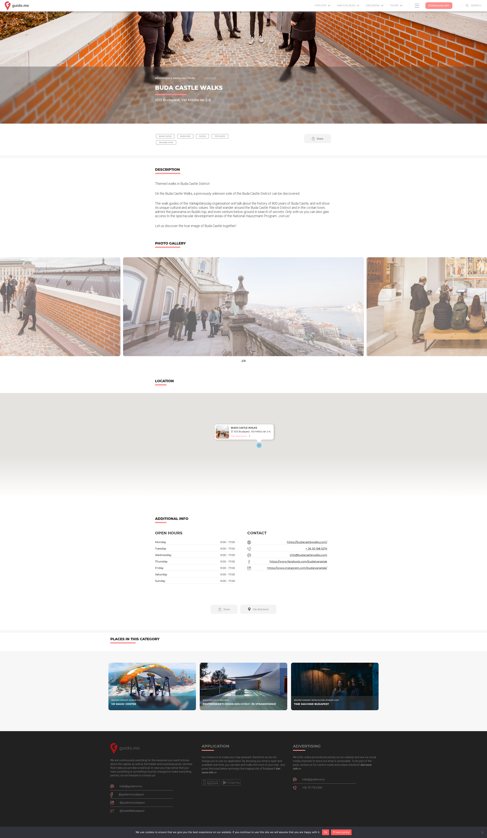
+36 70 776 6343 (312, 787)
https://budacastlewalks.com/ (307, 542)
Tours (394, 5)
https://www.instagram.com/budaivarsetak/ (297, 568)
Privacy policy (341, 832)
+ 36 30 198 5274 (316, 548)
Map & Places (346, 5)
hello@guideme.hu (131, 786)
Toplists (321, 5)
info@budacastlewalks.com (308, 555)
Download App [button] (438, 5)
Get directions (239, 436)
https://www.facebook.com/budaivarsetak (298, 561)
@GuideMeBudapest (132, 810)
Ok (325, 832)
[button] (317, 138)
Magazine (373, 5)
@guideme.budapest (131, 794)
